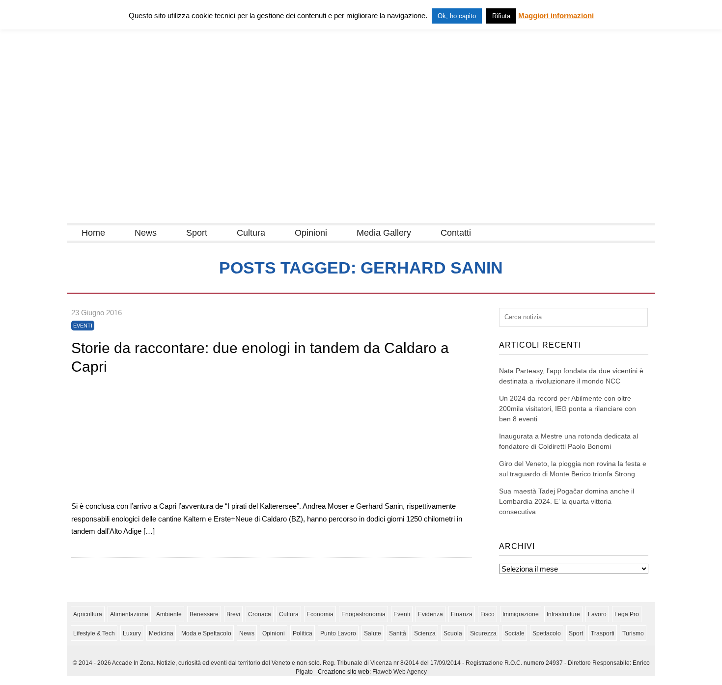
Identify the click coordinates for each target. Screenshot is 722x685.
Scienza (425, 633)
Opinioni (311, 233)
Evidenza (430, 614)
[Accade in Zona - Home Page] (165, 217)
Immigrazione (520, 614)
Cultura (251, 233)
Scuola (453, 633)
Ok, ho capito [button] (457, 16)
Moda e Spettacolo (206, 633)
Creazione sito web (343, 671)
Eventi (82, 326)
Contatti (456, 233)
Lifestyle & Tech (94, 633)
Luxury (132, 633)
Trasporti (602, 633)
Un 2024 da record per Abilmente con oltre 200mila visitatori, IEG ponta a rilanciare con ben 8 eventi (567, 408)
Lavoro (597, 614)
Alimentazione (129, 614)
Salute (372, 633)
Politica (302, 633)
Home (93, 233)
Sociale (514, 633)
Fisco (487, 614)
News (146, 233)
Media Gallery (384, 233)
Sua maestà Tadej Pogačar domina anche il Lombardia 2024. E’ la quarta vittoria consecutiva (566, 501)
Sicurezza (483, 633)
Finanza (461, 614)
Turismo (633, 633)
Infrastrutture (563, 614)
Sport (196, 233)
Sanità (397, 633)
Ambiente (169, 614)
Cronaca (259, 614)
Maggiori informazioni (556, 15)
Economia (319, 614)
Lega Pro (626, 614)
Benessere (204, 614)
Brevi (233, 614)
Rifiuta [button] (501, 16)
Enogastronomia (363, 614)
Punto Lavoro (338, 633)
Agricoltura (87, 614)
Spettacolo (546, 633)
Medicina (161, 633)
